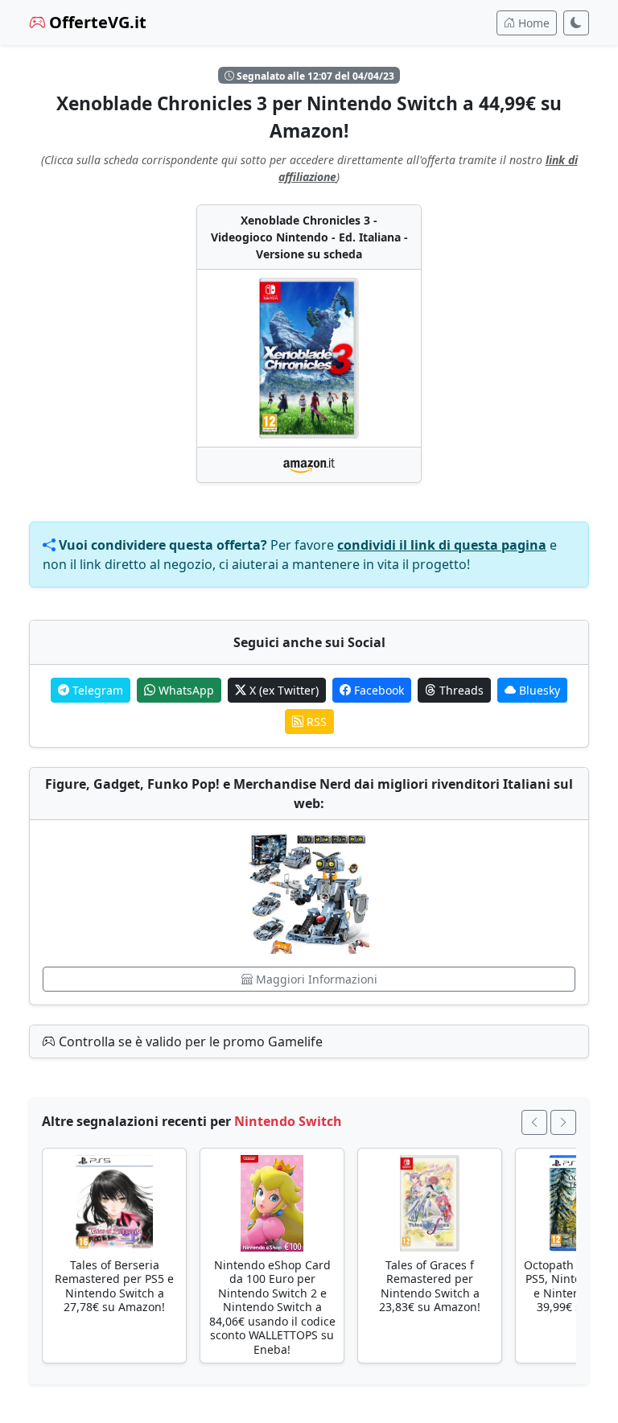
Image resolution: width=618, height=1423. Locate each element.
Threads (460, 690)
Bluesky (538, 690)
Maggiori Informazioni (315, 979)
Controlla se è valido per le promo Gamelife (189, 1041)
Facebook (377, 690)
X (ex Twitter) (282, 690)
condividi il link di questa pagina (441, 545)
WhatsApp (184, 690)
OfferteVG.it (95, 22)
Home (532, 23)
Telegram (96, 690)
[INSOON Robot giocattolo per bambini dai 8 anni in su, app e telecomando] (309, 893)
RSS (315, 721)
